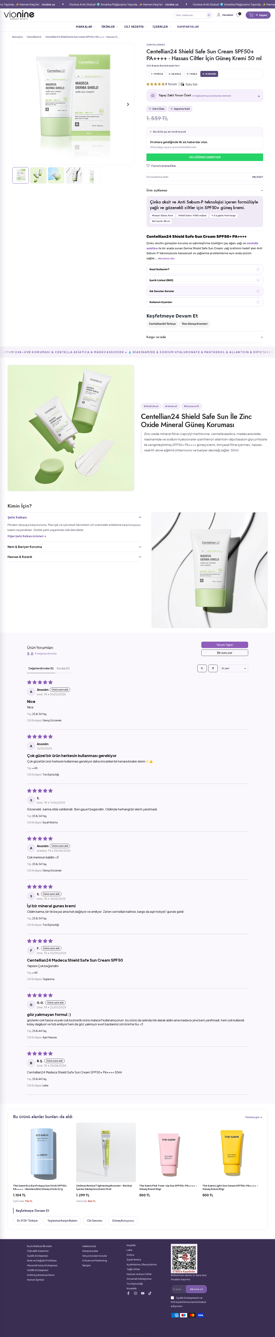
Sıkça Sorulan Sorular (94, 1255)
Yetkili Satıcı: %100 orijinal (192, 215)
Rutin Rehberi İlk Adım (39, 1246)
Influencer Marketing (94, 1260)
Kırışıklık (131, 1245)
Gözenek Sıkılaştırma (139, 1278)
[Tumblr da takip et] (142, 1293)
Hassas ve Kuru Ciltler (139, 1274)
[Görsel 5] (92, 175)
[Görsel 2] (38, 175)
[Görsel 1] (20, 175)
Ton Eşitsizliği (135, 1283)
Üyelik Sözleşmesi (37, 1255)
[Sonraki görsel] (128, 104)
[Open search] (202, 668)
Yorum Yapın (224, 645)
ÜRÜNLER (108, 26)
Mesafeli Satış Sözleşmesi (42, 1265)
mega (107, 15)
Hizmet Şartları (35, 1279)
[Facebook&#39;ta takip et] (128, 1293)
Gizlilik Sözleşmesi (37, 1270)
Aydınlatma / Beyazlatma (142, 1264)
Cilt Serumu (94, 1220)
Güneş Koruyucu (123, 1220)
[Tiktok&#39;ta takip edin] (150, 1293)
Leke (129, 1249)
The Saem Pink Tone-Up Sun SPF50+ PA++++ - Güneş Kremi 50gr (168, 1187)
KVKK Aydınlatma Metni (41, 1274)
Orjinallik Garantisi (38, 1250)
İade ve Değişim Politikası (42, 1260)
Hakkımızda (89, 1246)
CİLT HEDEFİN (134, 26)
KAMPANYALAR (188, 26)
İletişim (86, 1265)
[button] (155, 84)
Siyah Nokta (134, 1259)
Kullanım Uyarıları (161, 302)
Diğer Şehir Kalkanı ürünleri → (27, 536)
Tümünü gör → (253, 1117)
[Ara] (208, 15)
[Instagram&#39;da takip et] (135, 1293)
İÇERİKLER (160, 26)
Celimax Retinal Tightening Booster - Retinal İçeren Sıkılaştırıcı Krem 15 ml (104, 1187)
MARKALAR (84, 26)
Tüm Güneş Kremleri (195, 323)
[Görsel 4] (74, 175)
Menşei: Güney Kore (162, 215)
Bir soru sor (224, 653)
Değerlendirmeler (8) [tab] (41, 668)
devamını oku (166, 258)
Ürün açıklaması (156, 190)
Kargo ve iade (156, 337)
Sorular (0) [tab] (63, 668)
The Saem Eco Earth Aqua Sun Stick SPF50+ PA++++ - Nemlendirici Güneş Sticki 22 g (40, 1187)
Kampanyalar (90, 1250)
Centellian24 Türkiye (162, 323)
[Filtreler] (213, 668)
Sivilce (130, 1254)
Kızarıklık (132, 1288)
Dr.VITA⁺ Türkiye (27, 1220)
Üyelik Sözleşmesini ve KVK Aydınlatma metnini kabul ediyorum (188, 1302)
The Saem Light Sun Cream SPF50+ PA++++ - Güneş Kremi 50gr (230, 1187)
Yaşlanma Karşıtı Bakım (62, 1220)
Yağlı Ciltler (133, 1269)
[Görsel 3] (56, 175)
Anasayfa (17, 36)
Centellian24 (34, 36)
